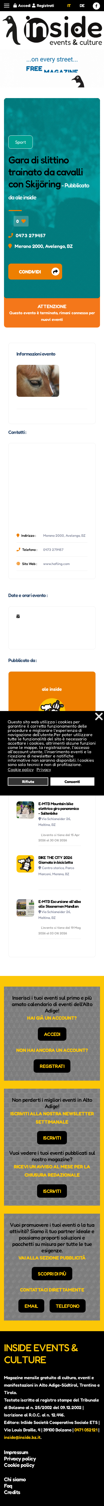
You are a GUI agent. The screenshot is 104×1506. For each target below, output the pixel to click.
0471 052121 (85, 1429)
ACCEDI (52, 1034)
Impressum (16, 1452)
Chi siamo (15, 1479)
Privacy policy (20, 1458)
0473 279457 (31, 235)
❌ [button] (99, 716)
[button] (6, 5)
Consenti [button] (72, 781)
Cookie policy (19, 1465)
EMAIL (31, 1306)
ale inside (25, 197)
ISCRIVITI (52, 1138)
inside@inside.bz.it (22, 1437)
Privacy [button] (44, 769)
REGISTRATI (52, 1066)
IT (69, 5)
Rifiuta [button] (28, 781)
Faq (8, 1486)
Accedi (24, 5)
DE (82, 5)
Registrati (45, 5)
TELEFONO (67, 1306)
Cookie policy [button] (21, 769)
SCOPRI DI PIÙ (52, 1274)
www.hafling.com (56, 564)
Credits (12, 1492)
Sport (20, 142)
